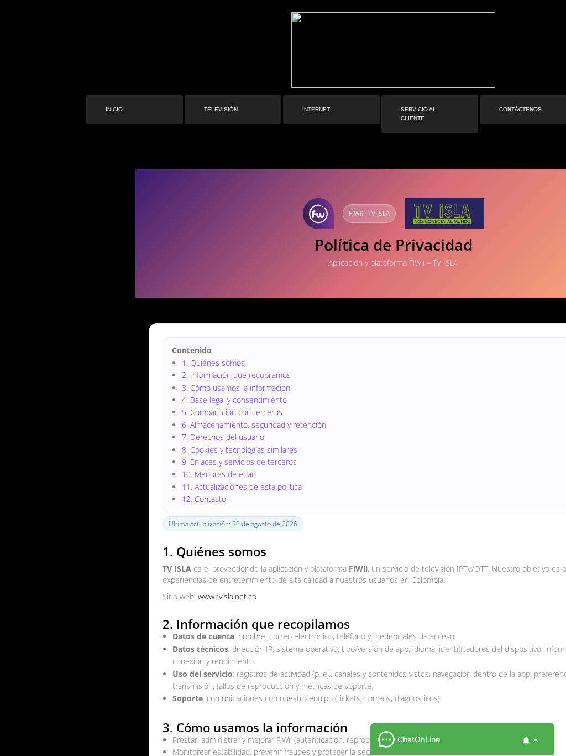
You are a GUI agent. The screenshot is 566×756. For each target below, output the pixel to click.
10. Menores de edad (219, 474)
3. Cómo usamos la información (236, 387)
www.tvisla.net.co (227, 596)
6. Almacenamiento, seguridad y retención (254, 425)
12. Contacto (204, 499)
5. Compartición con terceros (232, 412)
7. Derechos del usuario (223, 437)
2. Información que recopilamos (236, 375)
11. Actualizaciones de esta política (242, 486)
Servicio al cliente (418, 113)
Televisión (221, 109)
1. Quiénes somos (213, 363)
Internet (316, 109)
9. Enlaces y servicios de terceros (239, 462)
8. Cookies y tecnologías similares (239, 449)
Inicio (114, 109)
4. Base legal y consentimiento (234, 400)
